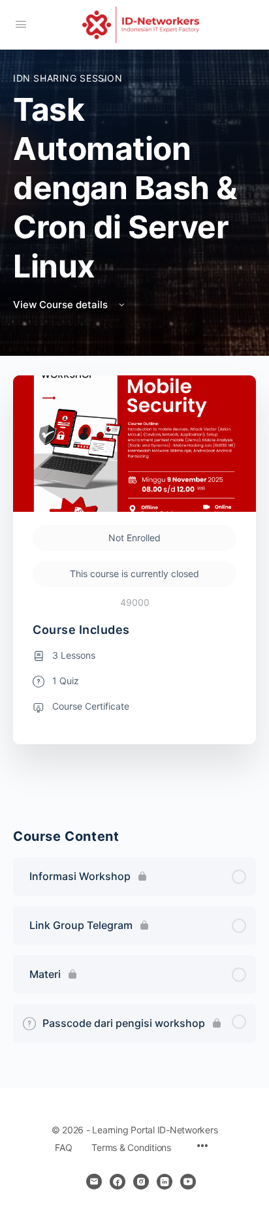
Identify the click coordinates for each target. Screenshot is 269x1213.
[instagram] (141, 1181)
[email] (94, 1181)
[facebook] (117, 1181)
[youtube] (188, 1181)
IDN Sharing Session (68, 78)
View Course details (61, 304)
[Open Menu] (21, 24)
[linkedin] (164, 1181)
